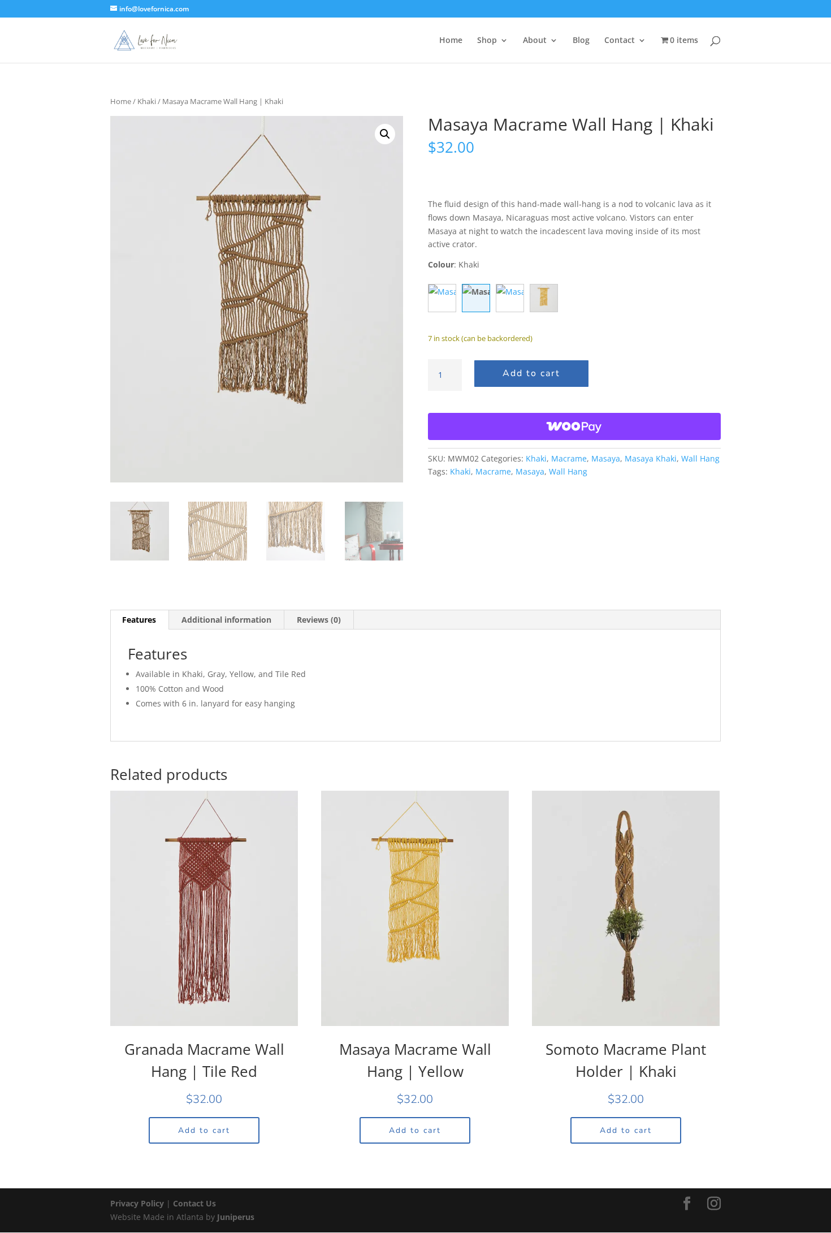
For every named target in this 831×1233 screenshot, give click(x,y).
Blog (581, 40)
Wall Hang (700, 458)
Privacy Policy (138, 1203)
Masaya (605, 458)
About (535, 40)
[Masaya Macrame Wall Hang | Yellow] (544, 298)
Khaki (146, 101)
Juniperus (235, 1217)
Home (450, 40)
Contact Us (194, 1203)
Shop (487, 40)
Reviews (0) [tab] (319, 619)
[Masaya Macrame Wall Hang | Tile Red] (510, 298)
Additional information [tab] (226, 619)
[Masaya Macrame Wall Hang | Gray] (442, 298)
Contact (619, 40)
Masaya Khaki (651, 458)
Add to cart (531, 373)
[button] (385, 134)
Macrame (569, 458)
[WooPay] (574, 426)
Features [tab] (139, 619)
